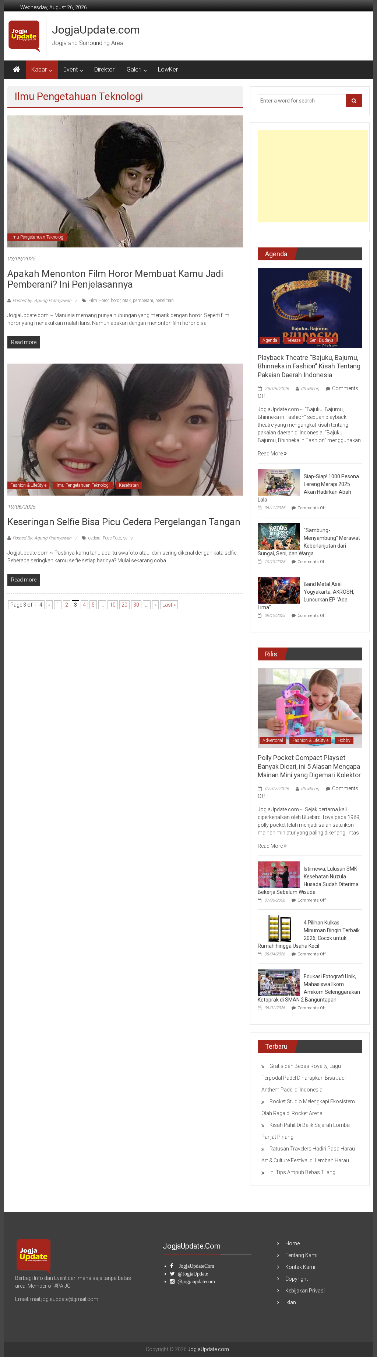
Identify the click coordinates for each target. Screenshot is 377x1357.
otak (127, 300)
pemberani (143, 300)
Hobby (344, 740)
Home (292, 1243)
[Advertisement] (313, 176)
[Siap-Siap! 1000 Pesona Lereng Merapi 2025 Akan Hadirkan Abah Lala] (279, 482)
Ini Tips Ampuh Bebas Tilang (302, 1172)
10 (113, 605)
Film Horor (98, 300)
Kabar (39, 69)
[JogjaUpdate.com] (16, 69)
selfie (128, 538)
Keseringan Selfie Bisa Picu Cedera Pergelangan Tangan (123, 521)
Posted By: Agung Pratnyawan (42, 300)
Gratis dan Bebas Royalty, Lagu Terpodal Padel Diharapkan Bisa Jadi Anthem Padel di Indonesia (303, 1078)
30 (136, 605)
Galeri (134, 69)
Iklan (290, 1302)
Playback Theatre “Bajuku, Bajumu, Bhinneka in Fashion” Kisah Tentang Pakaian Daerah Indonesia (309, 366)
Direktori (105, 69)
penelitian (164, 300)
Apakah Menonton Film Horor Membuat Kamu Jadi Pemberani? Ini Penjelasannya (115, 279)
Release (293, 340)
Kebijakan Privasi (305, 1291)
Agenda (270, 340)
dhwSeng (310, 388)
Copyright (296, 1279)
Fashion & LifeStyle (28, 485)
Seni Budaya (322, 340)
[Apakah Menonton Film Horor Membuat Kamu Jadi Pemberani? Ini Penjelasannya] (125, 181)
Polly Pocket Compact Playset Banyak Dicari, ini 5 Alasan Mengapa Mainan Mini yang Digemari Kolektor (309, 766)
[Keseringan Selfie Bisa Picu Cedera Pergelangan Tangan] (125, 429)
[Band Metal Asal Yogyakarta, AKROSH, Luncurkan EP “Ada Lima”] (279, 590)
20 (124, 605)
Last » (169, 605)
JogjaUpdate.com (96, 29)
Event (70, 69)
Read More (271, 454)
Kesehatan (129, 485)
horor (115, 300)
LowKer (168, 69)
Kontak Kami (300, 1267)
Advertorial (273, 740)
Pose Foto (112, 538)
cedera (94, 538)
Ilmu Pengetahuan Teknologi (37, 237)
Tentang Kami (301, 1255)
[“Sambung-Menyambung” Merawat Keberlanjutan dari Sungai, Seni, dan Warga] (279, 536)
